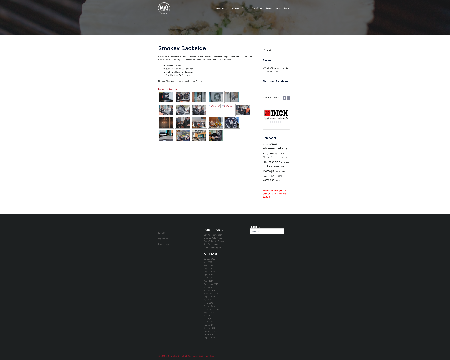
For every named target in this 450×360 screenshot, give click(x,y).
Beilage (266, 153)
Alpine (282, 148)
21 (274, 131)
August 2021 (209, 268)
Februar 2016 (210, 290)
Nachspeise (269, 166)
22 (276, 131)
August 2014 (209, 312)
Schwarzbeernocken (213, 235)
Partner (278, 8)
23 (278, 131)
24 (280, 131)
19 (270, 131)
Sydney (210, 356)
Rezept (268, 171)
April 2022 (208, 265)
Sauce (282, 171)
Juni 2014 (208, 315)
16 (276, 128)
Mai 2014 (208, 319)
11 (278, 125)
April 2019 (208, 274)
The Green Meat (211, 244)
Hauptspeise (271, 162)
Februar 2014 (210, 325)
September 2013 (211, 334)
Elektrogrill (274, 153)
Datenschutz (163, 244)
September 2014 (211, 309)
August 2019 (209, 271)
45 (266, 144)
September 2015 (211, 293)
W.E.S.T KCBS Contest (272, 68)
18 (280, 128)
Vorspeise (268, 179)
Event (282, 153)
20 (272, 131)
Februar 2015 (210, 306)
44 (263, 144)
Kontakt (287, 8)
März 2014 (208, 322)
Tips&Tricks (275, 176)
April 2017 (208, 281)
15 (274, 128)
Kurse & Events (233, 8)
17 (278, 128)
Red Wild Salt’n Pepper (214, 241)
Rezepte (245, 8)
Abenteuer (272, 144)
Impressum (163, 238)
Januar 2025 (209, 259)
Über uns (268, 8)
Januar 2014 (209, 328)
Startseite (220, 8)
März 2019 (208, 278)
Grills (286, 158)
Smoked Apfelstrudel (213, 238)
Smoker (266, 176)
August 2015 (209, 296)
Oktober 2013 (210, 331)
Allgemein (270, 148)
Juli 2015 (208, 300)
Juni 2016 (208, 287)
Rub (277, 171)
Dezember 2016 (211, 284)
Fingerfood (269, 157)
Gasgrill (280, 158)
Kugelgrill (285, 162)
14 (272, 128)
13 (270, 128)
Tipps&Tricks (257, 8)
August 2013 (209, 337)
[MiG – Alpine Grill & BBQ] (164, 8)
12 (280, 125)
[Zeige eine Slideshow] (168, 89)
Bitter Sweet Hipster (213, 247)
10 (276, 125)
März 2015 (208, 303)
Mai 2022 (208, 262)
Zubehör (278, 180)
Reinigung (280, 166)
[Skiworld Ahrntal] (276, 113)
